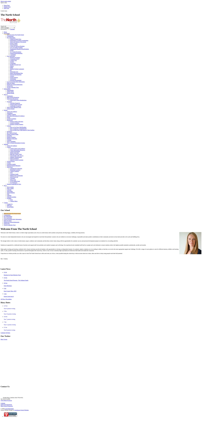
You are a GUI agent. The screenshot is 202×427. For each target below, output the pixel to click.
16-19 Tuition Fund (15, 181)
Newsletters (9, 299)
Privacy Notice (14, 43)
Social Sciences (14, 77)
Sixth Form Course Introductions (18, 100)
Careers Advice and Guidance (17, 148)
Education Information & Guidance (16, 116)
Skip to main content (6, 1)
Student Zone (7, 7)
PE (11, 70)
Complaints (13, 54)
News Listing (10, 187)
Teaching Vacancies (15, 103)
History (12, 66)
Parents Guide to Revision (16, 121)
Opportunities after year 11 (16, 155)
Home (5, 32)
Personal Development (15, 74)
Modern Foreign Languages (17, 69)
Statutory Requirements (16, 157)
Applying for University (16, 168)
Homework (10, 120)
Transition (12, 178)
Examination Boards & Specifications (19, 49)
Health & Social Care (15, 64)
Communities (10, 36)
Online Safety (10, 91)
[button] (7, 10)
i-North (9, 162)
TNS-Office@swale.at (6, 400)
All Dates (7, 332)
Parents (5, 110)
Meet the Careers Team (16, 154)
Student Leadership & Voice (14, 184)
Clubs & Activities (11, 197)
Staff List (9, 205)
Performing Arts (14, 71)
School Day (10, 86)
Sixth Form (10, 167)
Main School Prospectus (13, 97)
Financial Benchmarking (16, 53)
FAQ (11, 172)
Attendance (10, 113)
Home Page (7, 5)
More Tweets (4, 339)
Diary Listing (10, 188)
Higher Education (14, 153)
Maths (11, 67)
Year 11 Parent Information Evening (16, 143)
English (12, 62)
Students (6, 144)
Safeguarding (7, 89)
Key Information (11, 37)
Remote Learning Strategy (16, 124)
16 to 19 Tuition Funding (16, 47)
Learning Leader (14, 174)
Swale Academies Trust (13, 87)
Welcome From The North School (15, 34)
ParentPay (9, 135)
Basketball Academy (15, 170)
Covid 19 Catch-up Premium (17, 46)
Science (12, 76)
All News (3, 299)
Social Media (10, 207)
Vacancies (9, 101)
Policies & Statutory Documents (18, 42)
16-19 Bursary (13, 182)
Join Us (6, 94)
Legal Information (9, 408)
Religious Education (12, 138)
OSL (8, 194)
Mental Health (10, 93)
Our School (7, 33)
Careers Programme (15, 151)
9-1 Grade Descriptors (15, 52)
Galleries (9, 195)
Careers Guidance (14, 171)
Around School (11, 161)
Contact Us (10, 204)
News (5, 185)
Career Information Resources (17, 150)
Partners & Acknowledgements (14, 84)
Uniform (9, 140)
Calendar (9, 190)
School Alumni (10, 108)
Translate (12, 29)
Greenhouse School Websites (21, 410)
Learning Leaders (11, 164)
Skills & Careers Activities (16, 160)
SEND (11, 50)
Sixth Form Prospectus (12, 98)
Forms (8, 117)
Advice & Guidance (12, 111)
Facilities (9, 198)
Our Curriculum (11, 56)
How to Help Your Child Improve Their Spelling (22, 130)
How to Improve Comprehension (18, 128)
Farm (11, 199)
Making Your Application (16, 175)
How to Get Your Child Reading (18, 127)
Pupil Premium (14, 44)
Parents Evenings (11, 137)
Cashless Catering (11, 114)
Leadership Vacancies (15, 106)
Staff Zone (6, 8)
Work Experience (14, 158)
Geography (13, 63)
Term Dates (10, 191)
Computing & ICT (14, 59)
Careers (9, 147)
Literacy (9, 126)
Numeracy (9, 131)
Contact (6, 202)
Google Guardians (11, 118)
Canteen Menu (13, 201)
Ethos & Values (11, 83)
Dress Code (13, 180)
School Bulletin (11, 192)
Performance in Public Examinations (19, 40)
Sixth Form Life (14, 177)
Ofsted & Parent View (15, 39)
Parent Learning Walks (12, 134)
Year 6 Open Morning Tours (14, 107)
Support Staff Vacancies (16, 104)
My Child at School (12, 133)
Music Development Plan (16, 73)
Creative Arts (13, 60)
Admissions (10, 96)
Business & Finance (15, 57)
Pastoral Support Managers (13, 165)
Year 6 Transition (11, 141)
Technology (13, 79)
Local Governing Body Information (16, 81)
